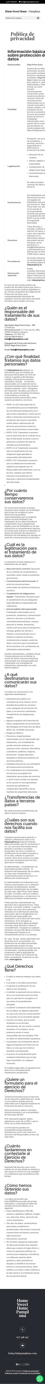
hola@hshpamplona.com (16, 339)
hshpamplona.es (34, 265)
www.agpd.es (15, 959)
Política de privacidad (30, 1371)
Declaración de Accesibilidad (29, 1373)
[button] (39, 1378)
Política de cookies (11, 1373)
